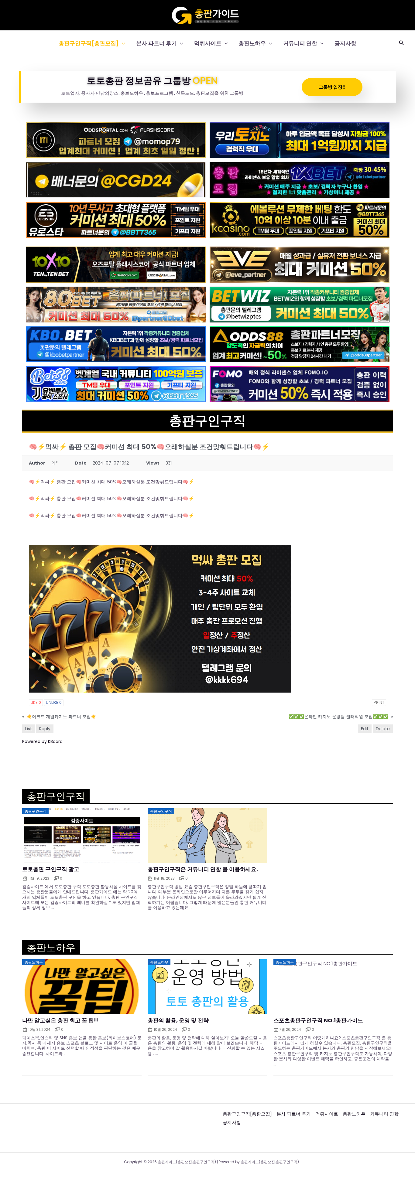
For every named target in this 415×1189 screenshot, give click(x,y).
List (28, 729)
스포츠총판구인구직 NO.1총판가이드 (318, 1020)
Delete (383, 729)
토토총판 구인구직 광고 (50, 869)
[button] (122, 43)
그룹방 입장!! (332, 87)
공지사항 (345, 43)
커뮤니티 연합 (300, 43)
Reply (44, 729)
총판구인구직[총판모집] (89, 43)
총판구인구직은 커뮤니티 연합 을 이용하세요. (203, 869)
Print (379, 702)
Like (36, 702)
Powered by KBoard (42, 741)
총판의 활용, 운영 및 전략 (178, 1020)
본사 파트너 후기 (156, 43)
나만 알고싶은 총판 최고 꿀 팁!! (60, 1020)
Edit (365, 729)
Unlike (54, 702)
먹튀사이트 (207, 43)
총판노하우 (252, 43)
